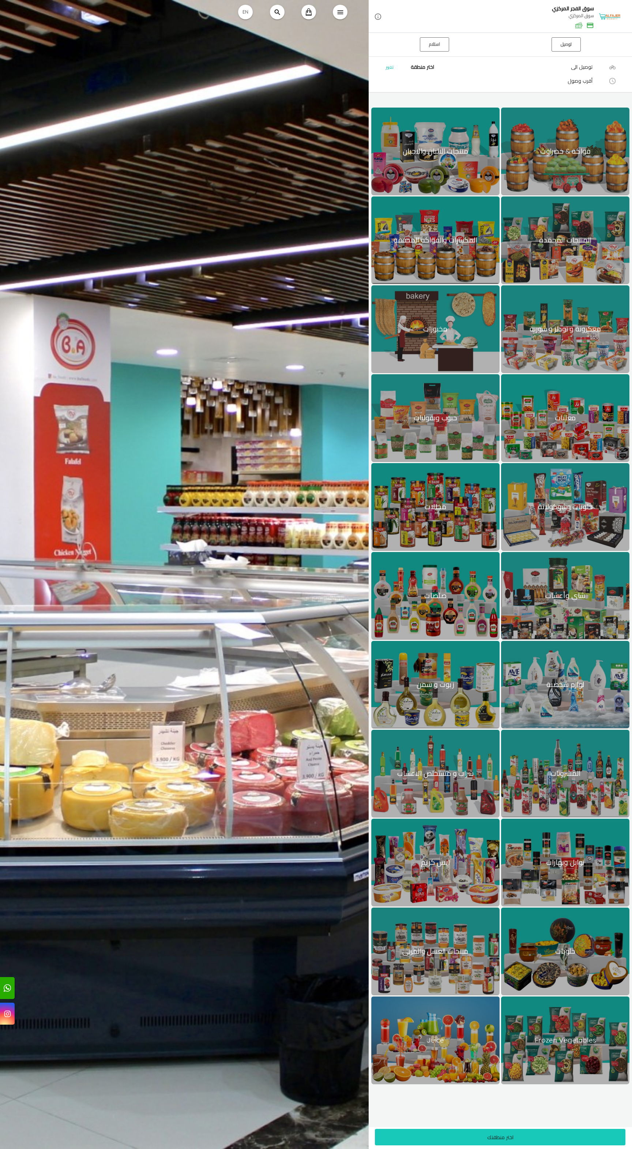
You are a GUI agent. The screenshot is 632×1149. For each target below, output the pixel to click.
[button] (500, 16)
